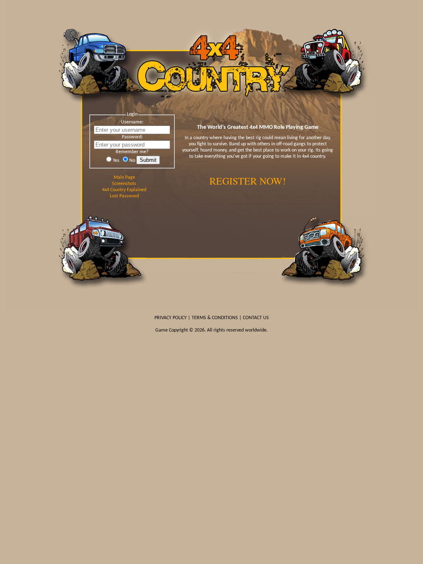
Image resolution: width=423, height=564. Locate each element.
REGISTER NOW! (247, 180)
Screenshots (124, 183)
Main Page (124, 177)
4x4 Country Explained (124, 189)
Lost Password (124, 196)
